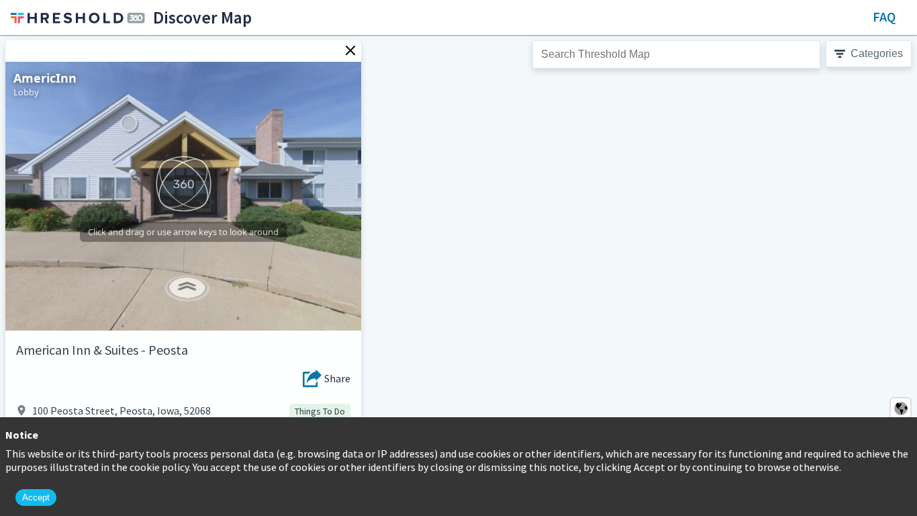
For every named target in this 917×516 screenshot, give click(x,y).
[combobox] (676, 54)
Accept (36, 497)
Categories (877, 53)
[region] (458, 275)
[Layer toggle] (900, 408)
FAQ (884, 16)
